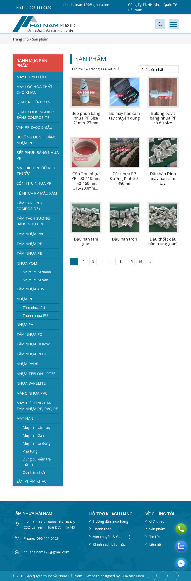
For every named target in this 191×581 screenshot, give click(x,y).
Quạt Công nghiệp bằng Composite (35, 114)
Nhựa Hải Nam (70, 576)
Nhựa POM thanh (37, 272)
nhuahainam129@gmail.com (86, 4)
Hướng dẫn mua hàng (110, 521)
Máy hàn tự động (36, 443)
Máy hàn (24, 418)
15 (131, 261)
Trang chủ (20, 39)
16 (140, 261)
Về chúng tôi (159, 513)
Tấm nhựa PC (29, 334)
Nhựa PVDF (27, 363)
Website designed (101, 576)
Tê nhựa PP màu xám (36, 193)
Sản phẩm (157, 529)
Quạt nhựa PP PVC (34, 101)
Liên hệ (155, 544)
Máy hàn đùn (33, 435)
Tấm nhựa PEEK (31, 353)
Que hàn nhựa (34, 472)
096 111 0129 (40, 7)
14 (121, 261)
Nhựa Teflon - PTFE (35, 373)
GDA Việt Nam (132, 576)
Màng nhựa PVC (31, 393)
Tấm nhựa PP (29, 243)
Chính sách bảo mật (109, 544)
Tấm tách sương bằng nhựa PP (33, 221)
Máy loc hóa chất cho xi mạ (34, 89)
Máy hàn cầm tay (36, 427)
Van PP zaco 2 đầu (34, 127)
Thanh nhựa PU (35, 315)
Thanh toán (102, 529)
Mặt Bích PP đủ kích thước (36, 170)
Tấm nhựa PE (29, 253)
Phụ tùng (30, 451)
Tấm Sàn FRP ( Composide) (29, 205)
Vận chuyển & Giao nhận (113, 536)
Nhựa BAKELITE (31, 383)
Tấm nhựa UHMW (33, 343)
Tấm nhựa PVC (30, 233)
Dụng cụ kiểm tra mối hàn (37, 462)
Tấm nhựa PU (34, 307)
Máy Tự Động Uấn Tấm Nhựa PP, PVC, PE (37, 405)
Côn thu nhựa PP (33, 183)
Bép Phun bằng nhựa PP (37, 155)
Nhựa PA (24, 324)
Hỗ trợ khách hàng (111, 513)
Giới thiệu (156, 521)
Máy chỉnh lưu (31, 76)
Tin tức (154, 536)
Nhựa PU (25, 298)
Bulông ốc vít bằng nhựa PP (36, 139)
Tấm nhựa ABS (30, 288)
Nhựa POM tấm (35, 280)
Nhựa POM (26, 263)
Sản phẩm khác (31, 481)
